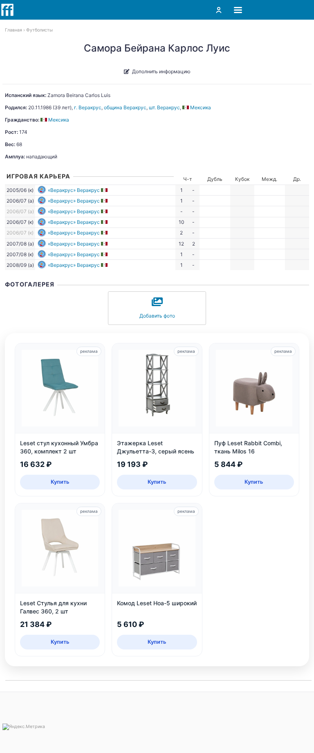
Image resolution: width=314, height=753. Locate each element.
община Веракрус (125, 107)
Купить (60, 481)
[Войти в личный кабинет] (219, 9)
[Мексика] (105, 190)
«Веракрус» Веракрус (74, 190)
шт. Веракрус (164, 107)
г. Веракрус (87, 107)
